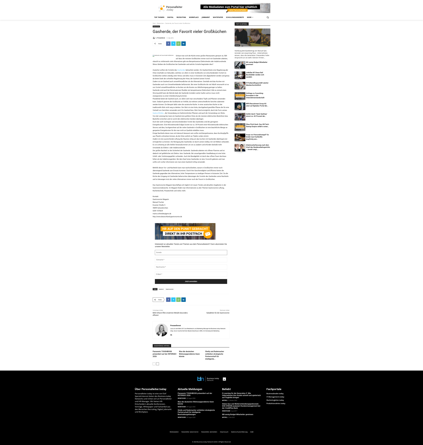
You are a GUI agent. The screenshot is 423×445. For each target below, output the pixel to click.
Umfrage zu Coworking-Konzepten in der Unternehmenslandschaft (255, 95)
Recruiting (237, 130)
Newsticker (160, 23)
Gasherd (161, 289)
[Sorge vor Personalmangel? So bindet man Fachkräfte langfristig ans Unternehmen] (240, 137)
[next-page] (157, 363)
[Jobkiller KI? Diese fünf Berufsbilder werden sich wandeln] (240, 75)
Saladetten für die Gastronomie (217, 313)
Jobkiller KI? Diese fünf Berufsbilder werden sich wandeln (255, 75)
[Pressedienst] (154, 38)
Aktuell (237, 45)
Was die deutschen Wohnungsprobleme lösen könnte (189, 353)
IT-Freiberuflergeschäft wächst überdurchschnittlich (257, 84)
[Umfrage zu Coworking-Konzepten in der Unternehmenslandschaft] (240, 96)
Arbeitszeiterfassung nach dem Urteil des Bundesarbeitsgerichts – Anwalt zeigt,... (258, 147)
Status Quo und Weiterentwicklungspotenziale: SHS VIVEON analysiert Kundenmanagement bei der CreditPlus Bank (241, 406)
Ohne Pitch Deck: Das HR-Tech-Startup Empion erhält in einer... (257, 125)
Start (154, 23)
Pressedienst (161, 38)
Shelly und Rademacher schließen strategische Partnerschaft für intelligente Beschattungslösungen (196, 412)
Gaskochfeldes (158, 113)
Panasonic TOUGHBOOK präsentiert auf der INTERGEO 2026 (164, 353)
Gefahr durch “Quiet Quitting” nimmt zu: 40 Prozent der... (256, 115)
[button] (267, 17)
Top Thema (238, 99)
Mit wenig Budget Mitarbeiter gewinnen (237, 414)
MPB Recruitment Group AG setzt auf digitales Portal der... (257, 105)
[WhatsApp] (178, 43)
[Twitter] (173, 43)
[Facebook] (168, 43)
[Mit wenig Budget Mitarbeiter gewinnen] (240, 65)
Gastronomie (169, 289)
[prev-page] (154, 363)
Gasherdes (181, 70)
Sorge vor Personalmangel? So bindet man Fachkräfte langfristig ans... (257, 137)
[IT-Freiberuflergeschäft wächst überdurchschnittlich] (240, 85)
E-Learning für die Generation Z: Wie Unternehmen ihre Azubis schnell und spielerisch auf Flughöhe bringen (241, 395)
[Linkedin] (183, 43)
